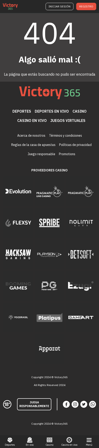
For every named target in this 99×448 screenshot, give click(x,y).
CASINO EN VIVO (32, 120)
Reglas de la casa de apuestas (33, 145)
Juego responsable (41, 154)
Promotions (67, 154)
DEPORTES (21, 111)
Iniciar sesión (59, 6)
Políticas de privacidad (75, 145)
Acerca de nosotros (31, 135)
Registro (86, 6)
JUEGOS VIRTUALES (67, 120)
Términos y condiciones (65, 135)
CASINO (80, 111)
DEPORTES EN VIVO (52, 111)
